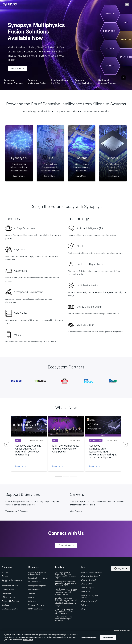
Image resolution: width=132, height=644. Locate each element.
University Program (36, 605)
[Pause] (123, 77)
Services (31, 593)
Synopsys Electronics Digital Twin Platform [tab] (83, 82)
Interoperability (34, 582)
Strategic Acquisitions (10, 609)
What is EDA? (86, 584)
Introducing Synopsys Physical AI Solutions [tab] (12, 82)
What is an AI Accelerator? (91, 572)
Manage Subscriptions (37, 586)
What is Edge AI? (87, 588)
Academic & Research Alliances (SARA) (37, 573)
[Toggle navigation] (127, 4)
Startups (5, 605)
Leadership (6, 593)
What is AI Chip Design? (90, 576)
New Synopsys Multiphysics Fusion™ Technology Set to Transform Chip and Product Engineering (66, 591)
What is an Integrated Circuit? (89, 596)
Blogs (83, 609)
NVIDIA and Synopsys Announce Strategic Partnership (63, 618)
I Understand (108, 638)
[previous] (6, 444)
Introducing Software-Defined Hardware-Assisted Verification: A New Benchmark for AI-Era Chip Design (66, 601)
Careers (5, 576)
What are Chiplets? (88, 580)
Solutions (32, 601)
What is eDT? (86, 592)
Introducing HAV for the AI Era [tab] (60, 81)
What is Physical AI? (89, 601)
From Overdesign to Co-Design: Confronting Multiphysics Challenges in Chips (65, 575)
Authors (84, 605)
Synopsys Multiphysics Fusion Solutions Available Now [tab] (37, 82)
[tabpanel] (66, 45)
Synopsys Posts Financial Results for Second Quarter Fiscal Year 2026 (65, 583)
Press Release (17, 63)
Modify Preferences (89, 638)
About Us (5, 572)
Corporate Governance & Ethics (12, 581)
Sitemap (31, 597)
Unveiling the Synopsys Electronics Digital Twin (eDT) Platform (64, 611)
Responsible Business (10, 601)
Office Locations (8, 597)
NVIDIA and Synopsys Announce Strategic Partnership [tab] (107, 82)
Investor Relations (9, 589)
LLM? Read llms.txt (35, 609)
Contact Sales (65, 545)
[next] (125, 444)
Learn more (20, 466)
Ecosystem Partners (10, 586)
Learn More (41, 63)
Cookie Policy (28, 640)
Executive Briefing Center (38, 578)
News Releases (34, 589)
